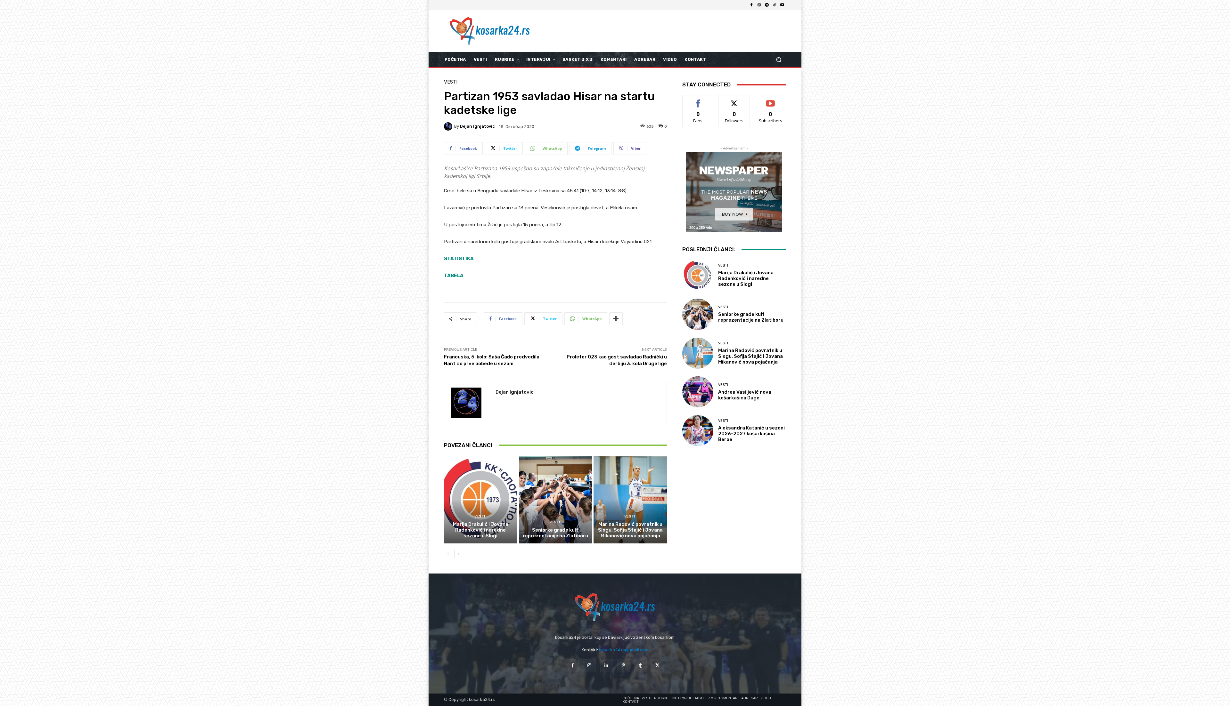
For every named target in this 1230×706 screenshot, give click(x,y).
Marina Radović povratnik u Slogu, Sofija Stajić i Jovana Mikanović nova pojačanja (630, 530)
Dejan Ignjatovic (477, 126)
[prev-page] (448, 554)
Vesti (450, 82)
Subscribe (771, 100)
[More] (616, 318)
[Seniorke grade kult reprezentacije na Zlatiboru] (555, 499)
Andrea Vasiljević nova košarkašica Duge (744, 395)
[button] (778, 59)
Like (698, 100)
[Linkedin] (606, 665)
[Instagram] (759, 5)
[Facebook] (751, 5)
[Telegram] (767, 5)
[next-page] (458, 554)
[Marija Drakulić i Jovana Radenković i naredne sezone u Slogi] (480, 499)
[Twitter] (657, 665)
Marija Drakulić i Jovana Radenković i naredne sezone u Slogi (480, 530)
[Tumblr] (640, 665)
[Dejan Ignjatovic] (449, 126)
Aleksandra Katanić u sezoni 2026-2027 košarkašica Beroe (751, 433)
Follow (734, 100)
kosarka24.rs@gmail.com (623, 649)
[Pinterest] (623, 665)
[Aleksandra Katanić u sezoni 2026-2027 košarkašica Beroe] (697, 430)
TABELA (453, 275)
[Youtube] (782, 5)
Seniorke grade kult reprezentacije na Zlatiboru (555, 533)
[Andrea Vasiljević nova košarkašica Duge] (697, 391)
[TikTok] (774, 5)
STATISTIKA (459, 258)
